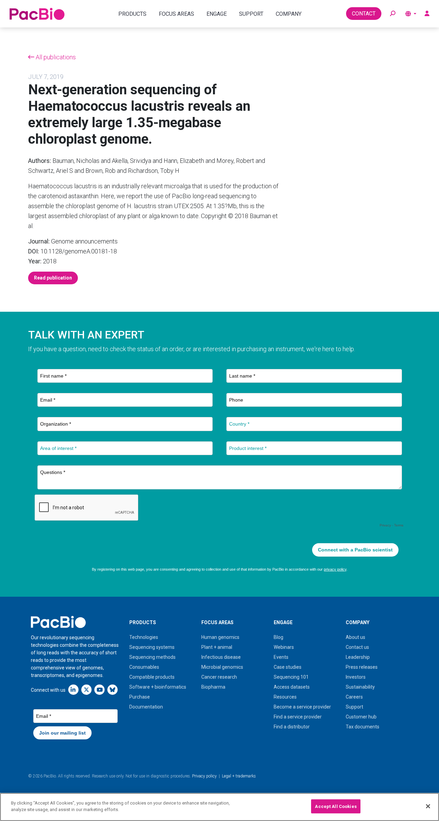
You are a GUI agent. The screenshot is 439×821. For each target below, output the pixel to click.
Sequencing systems (152, 647)
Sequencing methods (152, 657)
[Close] (428, 806)
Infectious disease (221, 657)
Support (354, 707)
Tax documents (362, 726)
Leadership (358, 657)
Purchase (139, 697)
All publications (55, 57)
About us (355, 637)
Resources (285, 697)
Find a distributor (292, 726)
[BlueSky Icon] (112, 689)
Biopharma (213, 687)
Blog (278, 637)
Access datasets (292, 687)
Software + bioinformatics (157, 687)
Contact (364, 13)
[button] (392, 13)
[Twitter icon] (86, 689)
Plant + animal (216, 647)
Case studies (287, 667)
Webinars (284, 647)
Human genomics (220, 637)
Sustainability (360, 687)
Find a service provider (298, 716)
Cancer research (219, 677)
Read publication (53, 278)
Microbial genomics (222, 667)
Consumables (144, 667)
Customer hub (361, 716)
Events (281, 657)
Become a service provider (302, 707)
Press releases (362, 667)
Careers (354, 697)
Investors (356, 677)
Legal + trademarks (239, 776)
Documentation (146, 707)
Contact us (357, 647)
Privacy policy (204, 776)
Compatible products (152, 677)
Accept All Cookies (335, 806)
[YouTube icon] (99, 689)
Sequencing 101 (291, 677)
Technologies (143, 637)
